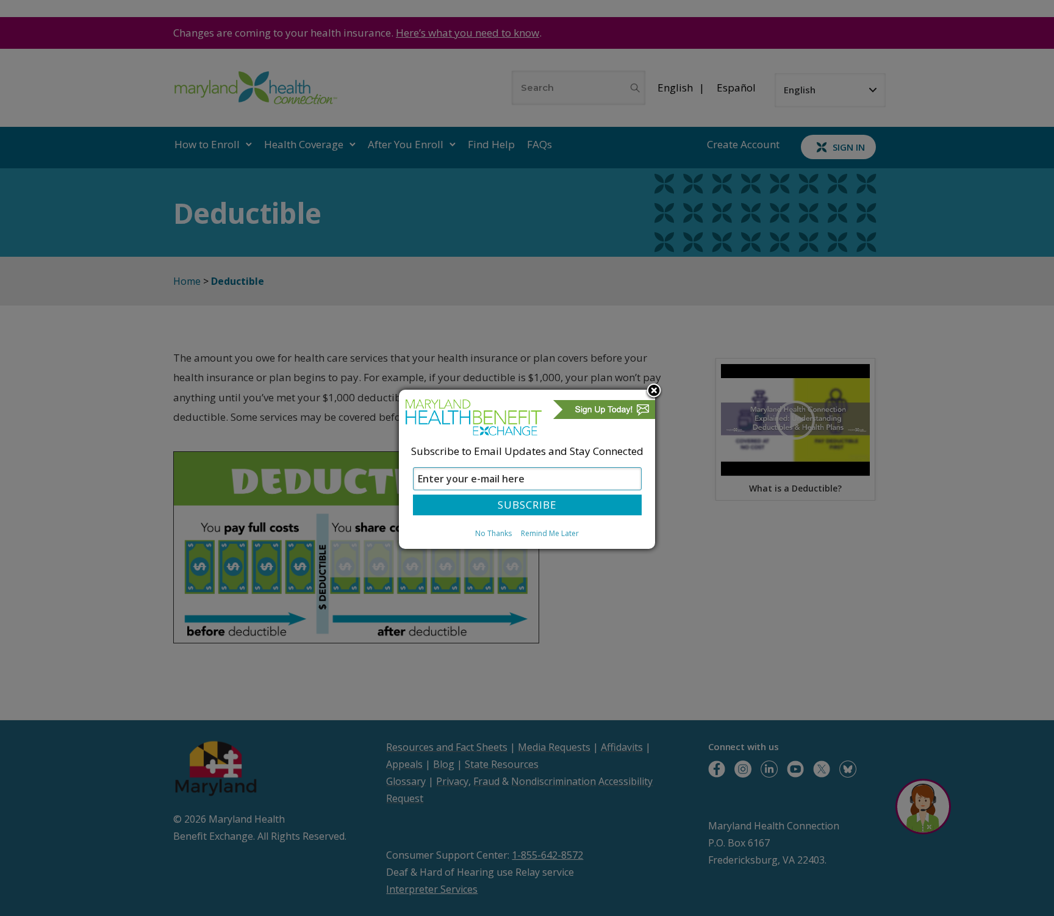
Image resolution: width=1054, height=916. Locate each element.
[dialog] (527, 469)
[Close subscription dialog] (654, 391)
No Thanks (493, 533)
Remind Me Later (550, 533)
